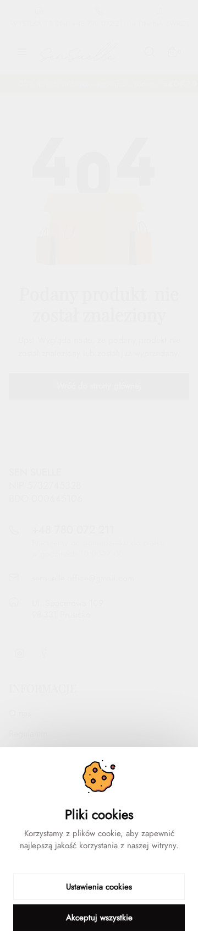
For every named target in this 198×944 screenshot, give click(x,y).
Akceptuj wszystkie (99, 918)
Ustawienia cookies (99, 887)
